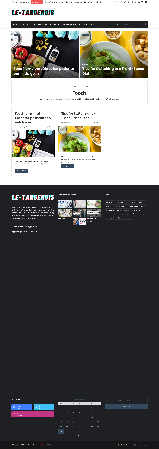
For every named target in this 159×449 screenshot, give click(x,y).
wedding (129, 218)
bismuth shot (110, 202)
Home (17, 24)
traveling (109, 218)
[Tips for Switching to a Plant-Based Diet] (114, 54)
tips (143, 214)
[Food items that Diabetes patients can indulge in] (45, 54)
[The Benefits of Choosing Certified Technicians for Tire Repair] (79, 213)
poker (116, 214)
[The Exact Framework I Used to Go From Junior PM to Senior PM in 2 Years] (65, 213)
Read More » (21, 171)
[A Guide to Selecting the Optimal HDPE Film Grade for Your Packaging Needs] (94, 221)
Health (28, 24)
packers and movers (123, 210)
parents (108, 214)
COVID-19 (132, 202)
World (80, 86)
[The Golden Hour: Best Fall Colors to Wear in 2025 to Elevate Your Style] (79, 221)
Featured (141, 202)
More (92, 24)
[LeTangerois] (32, 12)
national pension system (136, 206)
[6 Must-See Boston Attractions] (65, 305)
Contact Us (143, 445)
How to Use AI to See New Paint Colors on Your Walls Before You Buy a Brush (72, 2)
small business (134, 214)
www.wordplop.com (29, 232)
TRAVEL (84, 24)
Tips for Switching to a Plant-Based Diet (113, 71)
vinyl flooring (119, 218)
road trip (123, 214)
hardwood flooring (119, 206)
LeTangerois (48, 445)
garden (108, 206)
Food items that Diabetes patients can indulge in (44, 71)
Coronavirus (121, 202)
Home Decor (41, 24)
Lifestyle (56, 24)
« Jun (79, 435)
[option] (79, 54)
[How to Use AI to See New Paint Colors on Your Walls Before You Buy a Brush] (79, 204)
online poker (110, 210)
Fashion (14, 213)
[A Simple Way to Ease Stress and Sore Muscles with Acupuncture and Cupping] (94, 204)
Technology (70, 24)
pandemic (137, 210)
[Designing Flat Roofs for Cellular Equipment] (94, 213)
